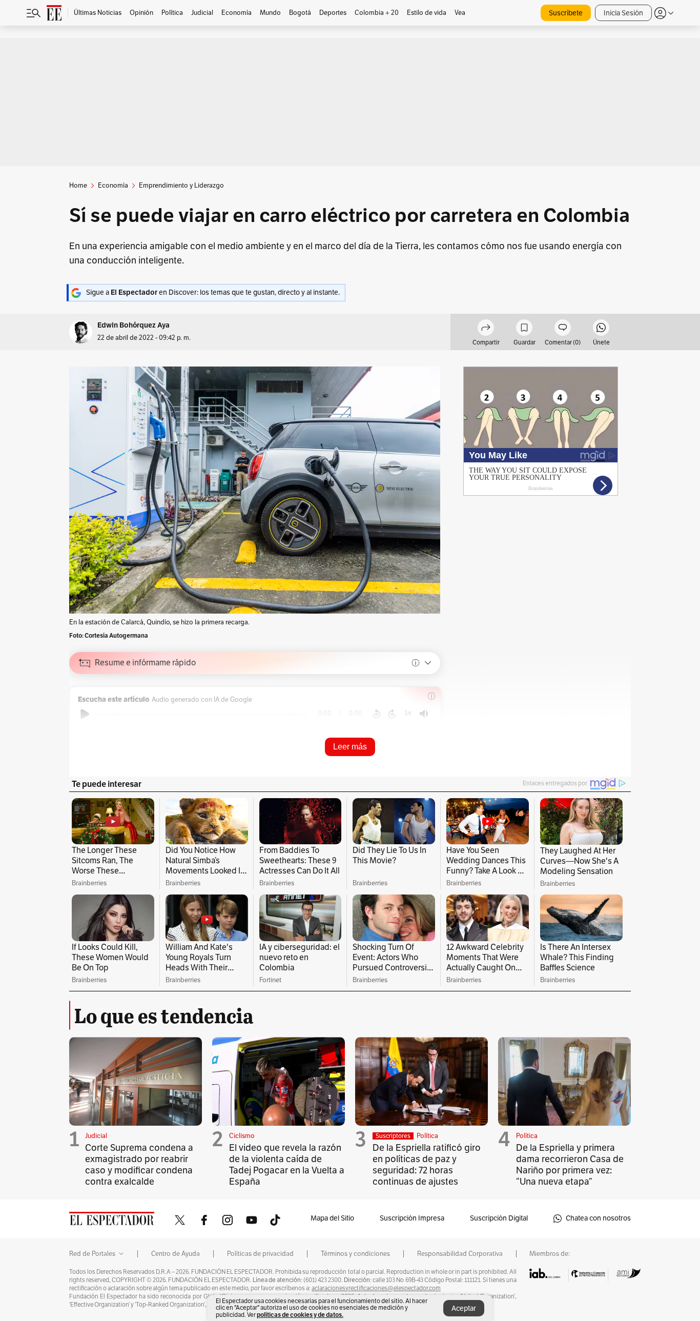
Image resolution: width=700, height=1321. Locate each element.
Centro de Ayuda (175, 1253)
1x (407, 713)
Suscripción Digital (499, 1218)
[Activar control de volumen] (424, 713)
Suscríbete (566, 13)
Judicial (96, 1136)
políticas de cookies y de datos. (300, 1314)
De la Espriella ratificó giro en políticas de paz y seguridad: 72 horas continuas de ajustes (427, 1164)
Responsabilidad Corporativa (460, 1253)
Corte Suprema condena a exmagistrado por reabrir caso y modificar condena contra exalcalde (139, 1164)
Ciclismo (242, 1136)
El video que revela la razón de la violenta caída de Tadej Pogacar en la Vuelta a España (286, 1164)
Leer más (350, 746)
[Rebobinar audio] (376, 714)
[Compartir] (486, 329)
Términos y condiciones (355, 1253)
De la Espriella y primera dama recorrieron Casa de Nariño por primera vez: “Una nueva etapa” (570, 1164)
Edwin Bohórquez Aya (133, 325)
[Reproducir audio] (85, 714)
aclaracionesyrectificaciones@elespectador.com (376, 1288)
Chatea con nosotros (598, 1218)
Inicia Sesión (623, 13)
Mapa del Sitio (332, 1218)
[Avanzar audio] (392, 714)
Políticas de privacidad (260, 1253)
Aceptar (463, 1308)
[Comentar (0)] (562, 329)
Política (427, 1136)
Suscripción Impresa (412, 1218)
